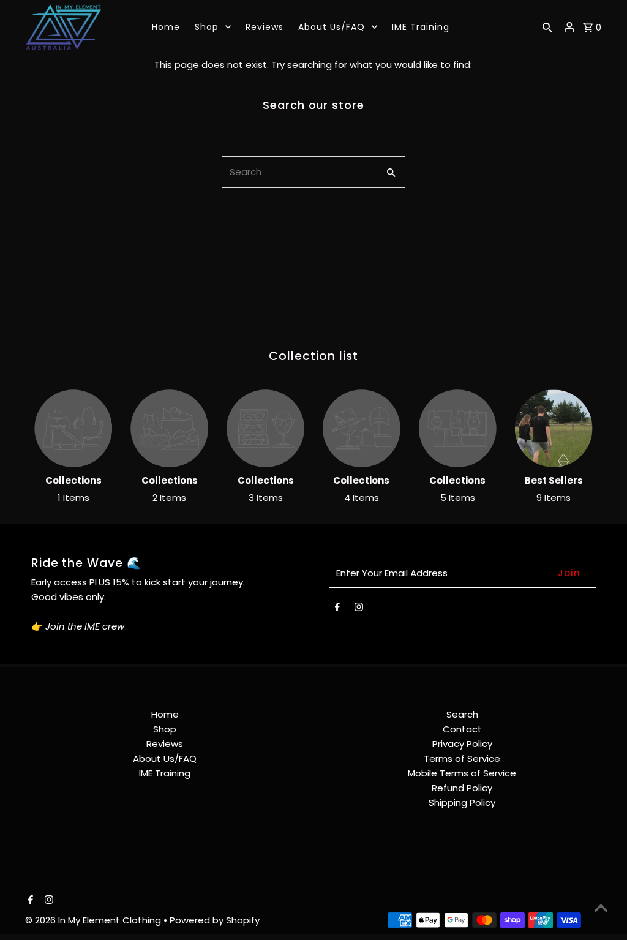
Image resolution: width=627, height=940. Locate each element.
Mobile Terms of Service (462, 773)
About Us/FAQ (165, 758)
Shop (164, 729)
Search (462, 714)
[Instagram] (359, 609)
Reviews (164, 743)
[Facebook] (337, 609)
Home (165, 714)
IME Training (164, 773)
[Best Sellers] (554, 428)
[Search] (547, 27)
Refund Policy (462, 787)
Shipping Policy (462, 802)
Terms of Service (462, 758)
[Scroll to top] (601, 908)
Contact (462, 729)
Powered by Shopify (215, 920)
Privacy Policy (462, 743)
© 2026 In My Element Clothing (94, 920)
